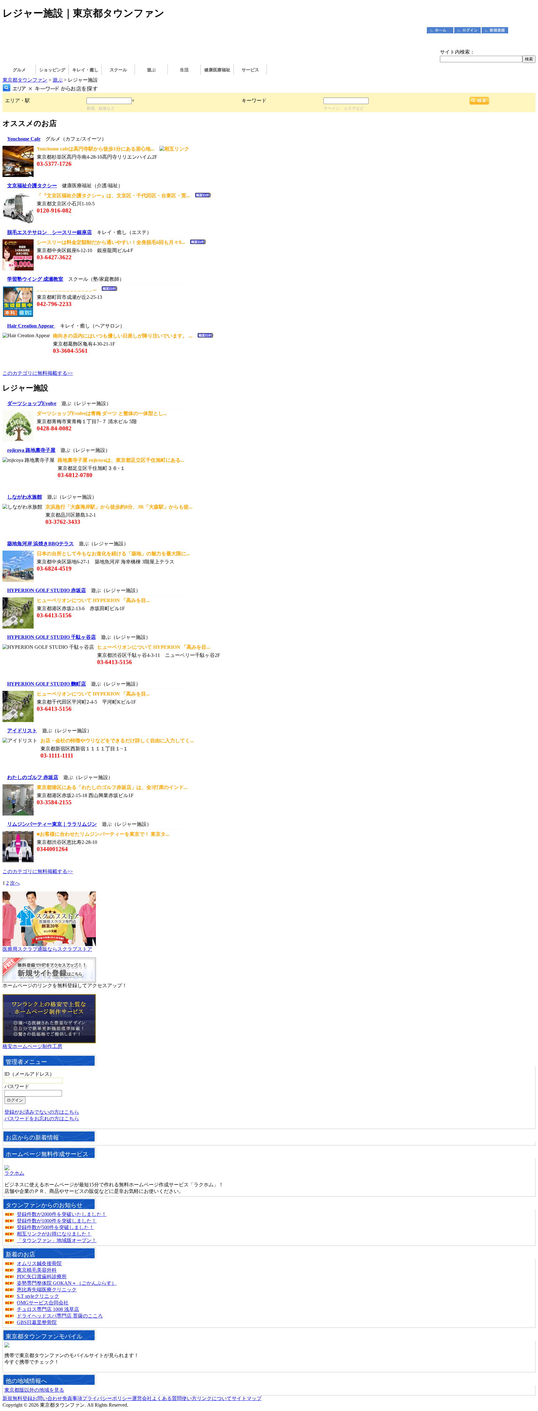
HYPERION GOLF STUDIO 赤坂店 (46, 590)
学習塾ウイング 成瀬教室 (35, 279)
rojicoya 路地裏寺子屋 (31, 450)
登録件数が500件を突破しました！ (55, 1227)
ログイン (467, 30)
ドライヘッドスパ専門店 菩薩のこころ (60, 1315)
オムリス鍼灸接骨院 (39, 1263)
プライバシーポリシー (107, 1398)
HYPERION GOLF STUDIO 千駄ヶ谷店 (51, 637)
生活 (184, 70)
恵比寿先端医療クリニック (47, 1289)
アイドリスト (22, 730)
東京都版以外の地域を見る (34, 1390)
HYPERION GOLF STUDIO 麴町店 (46, 683)
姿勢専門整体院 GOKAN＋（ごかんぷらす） (66, 1283)
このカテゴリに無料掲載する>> (37, 373)
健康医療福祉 (217, 70)
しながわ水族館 (24, 497)
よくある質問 (167, 1398)
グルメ (19, 70)
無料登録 (495, 30)
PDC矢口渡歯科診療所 (42, 1276)
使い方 (189, 1398)
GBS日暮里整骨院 (37, 1322)
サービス (250, 70)
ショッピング (52, 70)
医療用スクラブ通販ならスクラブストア (47, 949)
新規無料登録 (17, 1398)
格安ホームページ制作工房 (32, 1046)
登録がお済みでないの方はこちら (41, 1112)
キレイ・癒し (85, 70)
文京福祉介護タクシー (32, 185)
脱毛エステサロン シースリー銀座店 (49, 232)
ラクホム (14, 1173)
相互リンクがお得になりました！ (54, 1233)
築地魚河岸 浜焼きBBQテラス (40, 543)
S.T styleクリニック (38, 1296)
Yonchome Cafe (23, 138)
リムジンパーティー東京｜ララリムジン (52, 824)
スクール (118, 70)
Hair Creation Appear (31, 325)
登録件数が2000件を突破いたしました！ (61, 1214)
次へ (15, 883)
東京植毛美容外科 (37, 1270)
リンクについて (214, 1398)
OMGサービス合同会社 (42, 1302)
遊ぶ (151, 70)
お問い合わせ (47, 1398)
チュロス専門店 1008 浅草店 (48, 1309)
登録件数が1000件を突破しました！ (57, 1220)
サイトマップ (247, 1398)
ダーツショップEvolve (31, 403)
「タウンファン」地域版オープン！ (57, 1240)
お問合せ (522, 30)
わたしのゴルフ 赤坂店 (32, 777)
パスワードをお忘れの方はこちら (41, 1118)
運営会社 (142, 1398)
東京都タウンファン (24, 80)
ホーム (440, 30)
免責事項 (72, 1398)
